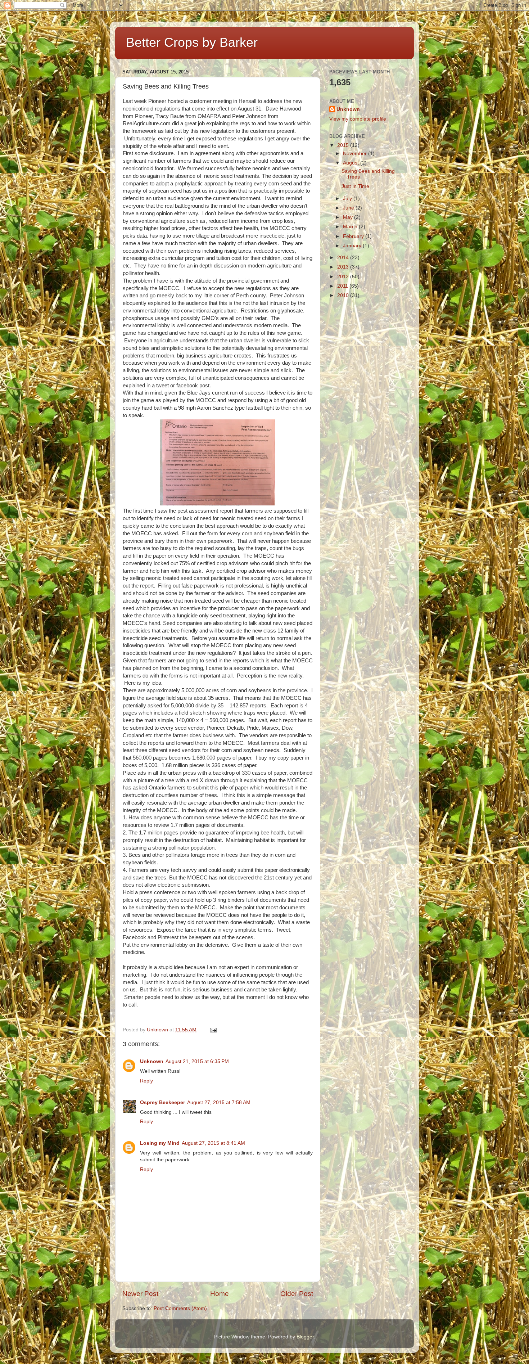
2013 (343, 267)
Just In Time (355, 186)
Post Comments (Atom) (180, 1308)
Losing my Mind (160, 1143)
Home (219, 1293)
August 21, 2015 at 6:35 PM (197, 1061)
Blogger (305, 1337)
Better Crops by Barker (192, 42)
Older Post (296, 1293)
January (353, 245)
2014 (343, 257)
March (351, 226)
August (351, 163)
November (355, 153)
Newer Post (140, 1293)
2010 (343, 295)
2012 (343, 276)
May (348, 217)
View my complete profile (357, 119)
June (349, 208)
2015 (343, 145)
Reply (146, 1081)
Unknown (151, 1061)
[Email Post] (213, 1029)
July (348, 198)
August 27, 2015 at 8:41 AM (213, 1143)
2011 (343, 286)
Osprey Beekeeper (162, 1102)
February (354, 236)
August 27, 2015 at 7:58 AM (218, 1102)
